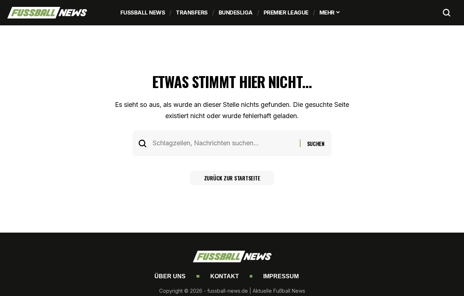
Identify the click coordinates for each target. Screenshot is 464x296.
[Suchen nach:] (223, 143)
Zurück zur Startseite (232, 178)
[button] (446, 13)
